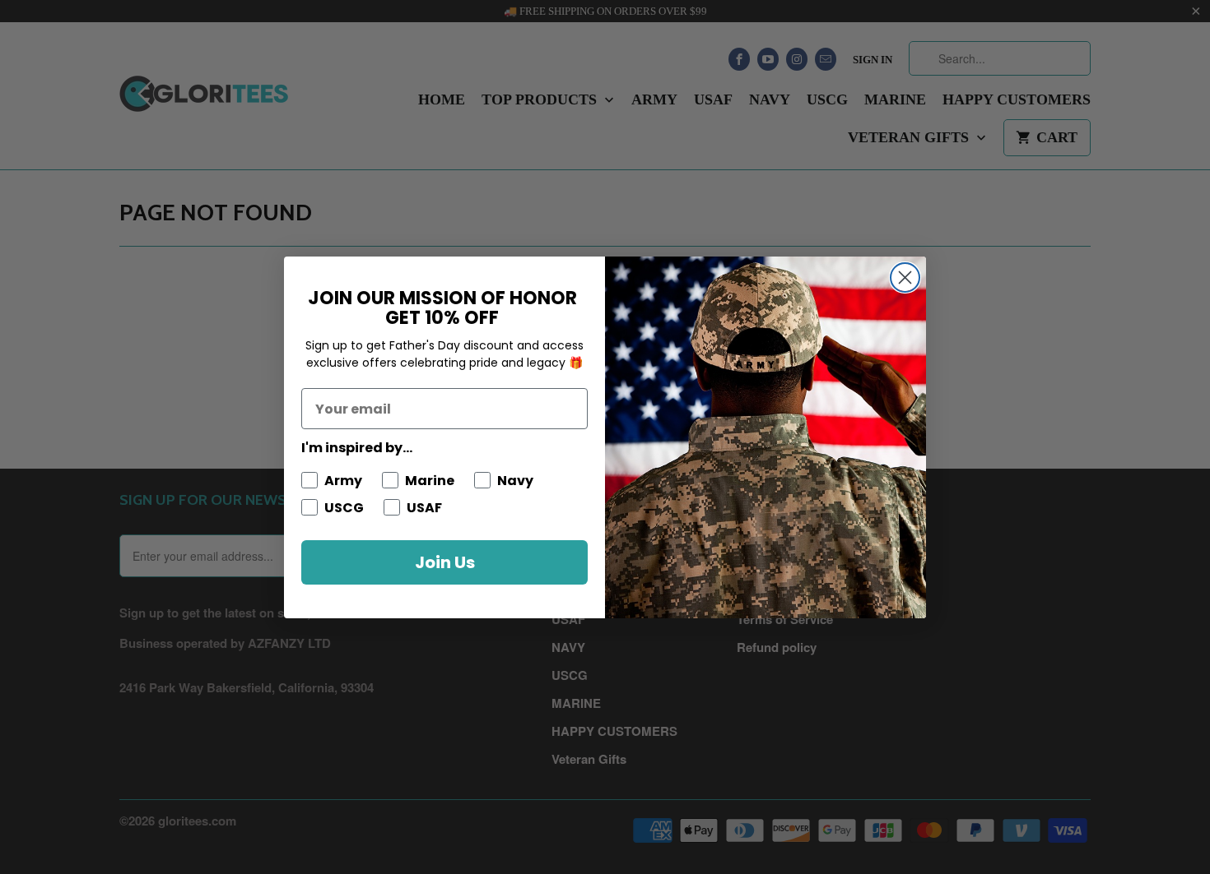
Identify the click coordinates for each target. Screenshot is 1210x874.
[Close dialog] (905, 277)
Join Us (445, 562)
